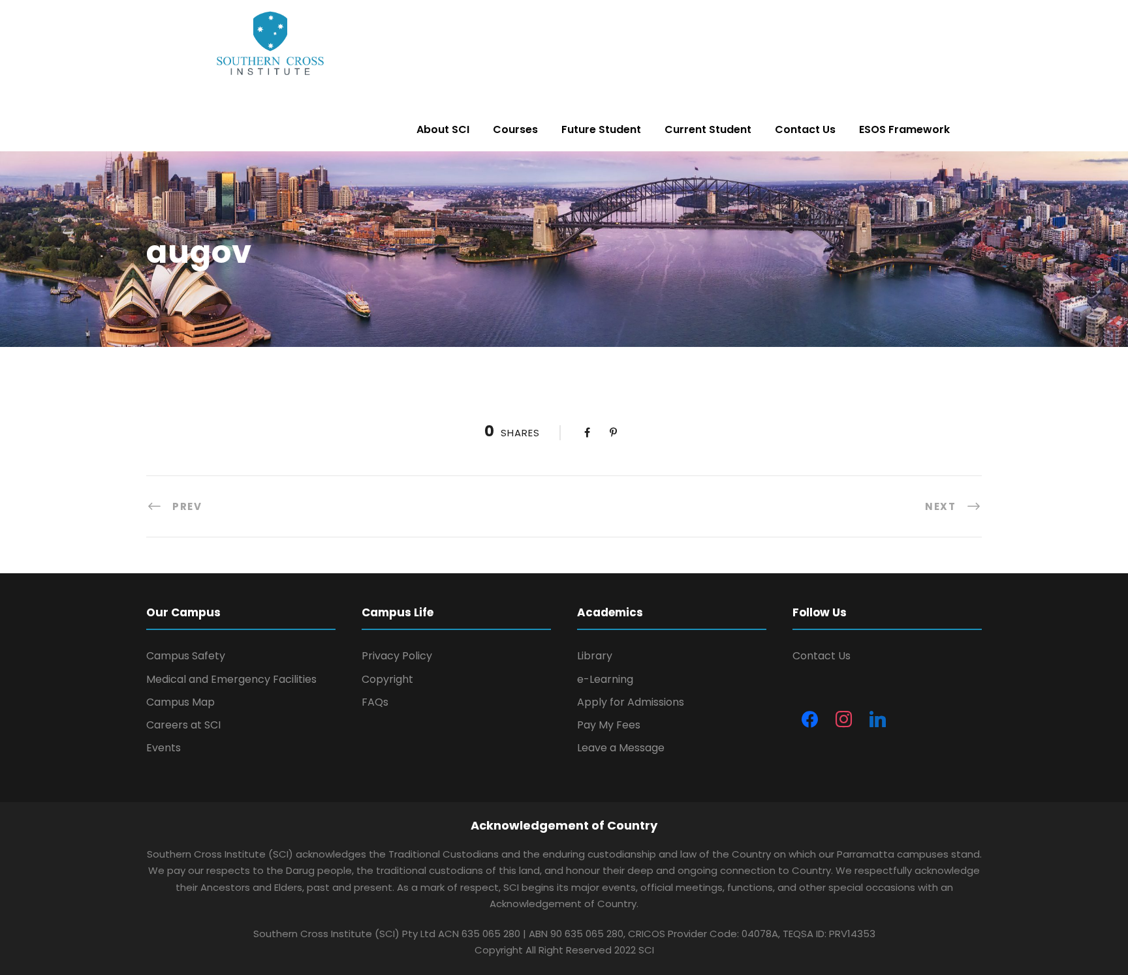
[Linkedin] (877, 720)
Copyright (387, 679)
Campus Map (180, 702)
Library (594, 655)
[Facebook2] (809, 720)
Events (163, 747)
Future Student (601, 129)
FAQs (375, 702)
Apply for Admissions (630, 702)
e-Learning (605, 679)
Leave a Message (621, 747)
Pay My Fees (608, 724)
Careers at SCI (183, 724)
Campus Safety (185, 655)
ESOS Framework (904, 129)
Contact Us (805, 129)
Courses (515, 129)
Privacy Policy (397, 655)
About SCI (442, 129)
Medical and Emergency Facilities (231, 679)
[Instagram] (843, 720)
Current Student (708, 129)
